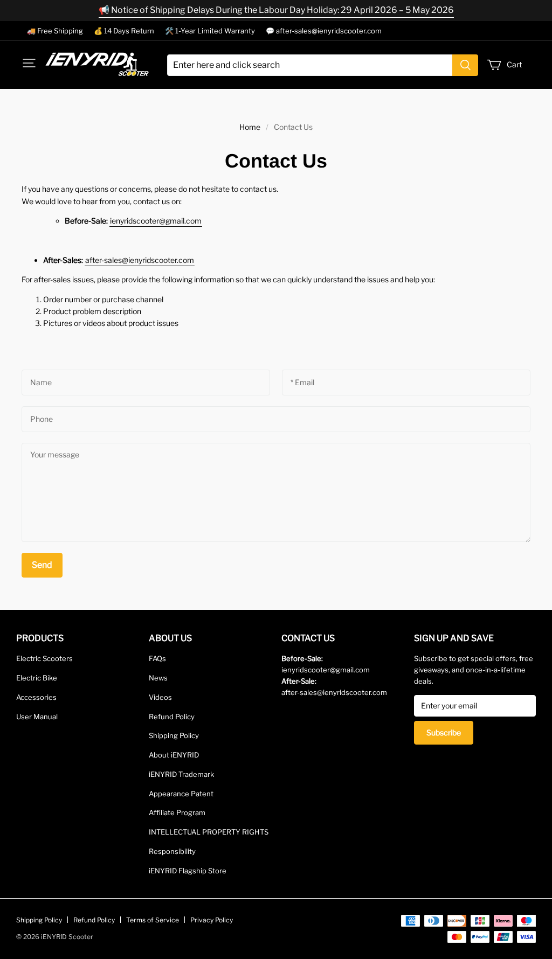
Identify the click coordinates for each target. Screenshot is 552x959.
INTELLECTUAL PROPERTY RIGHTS (208, 832)
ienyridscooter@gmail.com (156, 220)
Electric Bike (36, 677)
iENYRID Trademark (181, 774)
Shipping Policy (174, 735)
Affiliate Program (177, 812)
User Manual (37, 716)
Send (42, 565)
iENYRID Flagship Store (187, 870)
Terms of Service (152, 920)
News (158, 677)
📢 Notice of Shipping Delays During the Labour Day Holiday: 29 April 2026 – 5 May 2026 (276, 10)
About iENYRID (174, 754)
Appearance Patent (181, 793)
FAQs (157, 658)
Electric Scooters (44, 658)
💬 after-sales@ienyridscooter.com (324, 30)
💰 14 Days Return (124, 30)
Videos (160, 697)
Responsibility (172, 851)
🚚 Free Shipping (55, 30)
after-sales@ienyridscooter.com (139, 260)
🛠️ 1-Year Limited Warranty (210, 30)
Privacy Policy (211, 920)
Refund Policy (172, 716)
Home (249, 126)
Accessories (36, 697)
